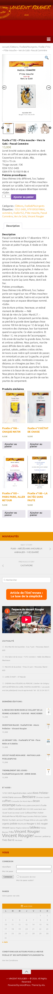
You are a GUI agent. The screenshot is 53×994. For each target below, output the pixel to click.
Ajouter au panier (23, 197)
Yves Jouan (18, 840)
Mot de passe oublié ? (25, 880)
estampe (8, 805)
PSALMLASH (22, 824)
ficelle (18, 805)
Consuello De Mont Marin (21, 801)
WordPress (25, 985)
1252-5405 (20, 209)
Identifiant (6, 867)
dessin (36, 800)
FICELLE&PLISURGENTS (31, 805)
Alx (43, 985)
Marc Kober (38, 812)
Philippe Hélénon (29, 820)
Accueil (5, 47)
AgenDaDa (17, 793)
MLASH (19, 816)
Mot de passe (7, 871)
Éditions (14, 47)
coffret (6, 800)
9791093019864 (35, 209)
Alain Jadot (27, 793)
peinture (20, 820)
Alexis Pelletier (40, 793)
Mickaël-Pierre (8, 816)
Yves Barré (8, 840)
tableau (35, 827)
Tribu (11, 832)
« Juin (5, 942)
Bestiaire (28, 797)
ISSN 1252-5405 (28, 809)
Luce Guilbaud (26, 812)
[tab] (13, 226)
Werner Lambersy (42, 836)
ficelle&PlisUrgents (28, 47)
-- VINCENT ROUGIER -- (26, 11)
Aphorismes (18, 797)
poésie (13, 823)
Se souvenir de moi (27, 877)
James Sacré (38, 809)
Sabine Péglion (16, 828)
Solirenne (25, 828)
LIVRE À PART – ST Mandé (15, 677)
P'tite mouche (32, 213)
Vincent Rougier (36, 216)
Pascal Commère (28, 816)
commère (7, 213)
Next (50, 127)
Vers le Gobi (20, 216)
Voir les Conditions (10, 960)
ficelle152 (19, 213)
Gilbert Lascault (15, 809)
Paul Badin (12, 820)
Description (13, 226)
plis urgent (40, 820)
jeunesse (16, 813)
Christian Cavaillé (43, 797)
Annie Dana (7, 797)
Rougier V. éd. (33, 823)
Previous (2, 127)
